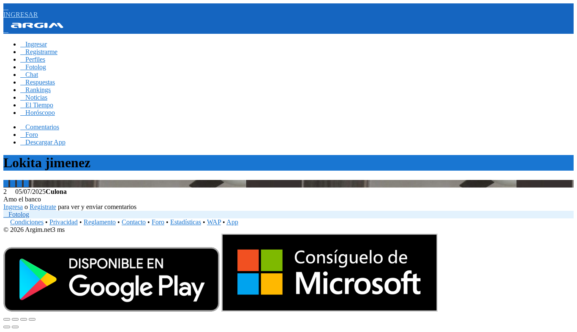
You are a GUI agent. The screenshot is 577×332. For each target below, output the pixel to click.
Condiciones (27, 222)
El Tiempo (36, 105)
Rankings (35, 89)
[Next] (15, 327)
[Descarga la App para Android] (111, 309)
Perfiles (32, 59)
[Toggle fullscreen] (23, 319)
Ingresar (33, 44)
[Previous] (6, 327)
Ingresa (13, 206)
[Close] (6, 319)
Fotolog (33, 67)
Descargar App (42, 142)
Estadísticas (185, 222)
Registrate (43, 206)
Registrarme (38, 51)
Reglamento (100, 222)
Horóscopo (37, 112)
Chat (29, 74)
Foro (29, 134)
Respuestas (37, 82)
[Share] (15, 319)
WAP (214, 222)
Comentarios (39, 127)
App (232, 222)
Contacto (134, 222)
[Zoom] (32, 319)
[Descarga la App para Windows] (329, 309)
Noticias (33, 97)
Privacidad (63, 222)
